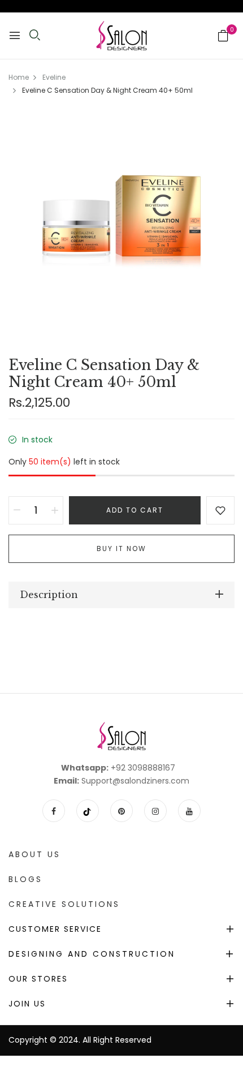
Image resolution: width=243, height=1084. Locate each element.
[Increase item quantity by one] (55, 510)
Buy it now (121, 548)
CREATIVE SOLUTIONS (64, 904)
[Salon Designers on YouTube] (189, 810)
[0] (223, 36)
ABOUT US (34, 854)
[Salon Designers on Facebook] (53, 810)
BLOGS (25, 879)
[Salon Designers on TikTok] (87, 810)
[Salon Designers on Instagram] (155, 810)
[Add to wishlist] (220, 510)
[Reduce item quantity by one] (17, 510)
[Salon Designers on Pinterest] (121, 810)
